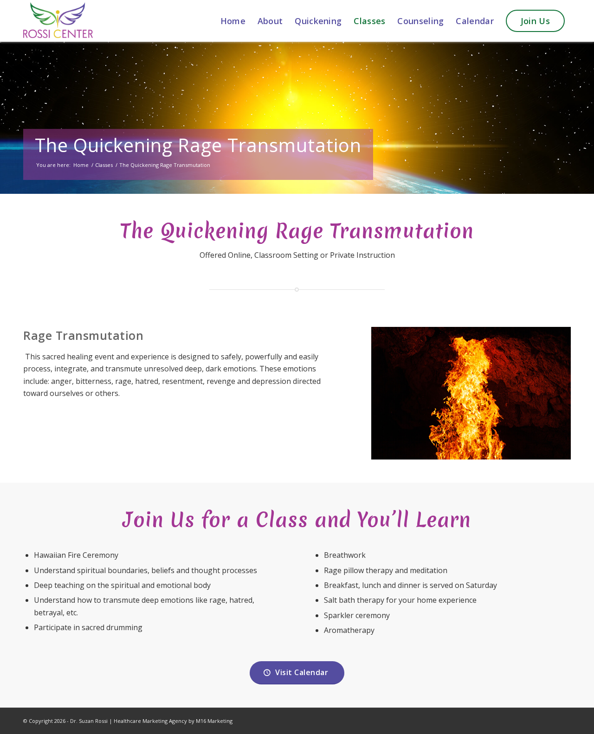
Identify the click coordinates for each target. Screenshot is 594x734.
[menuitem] (233, 21)
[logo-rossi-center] (58, 21)
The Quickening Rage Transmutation (198, 145)
